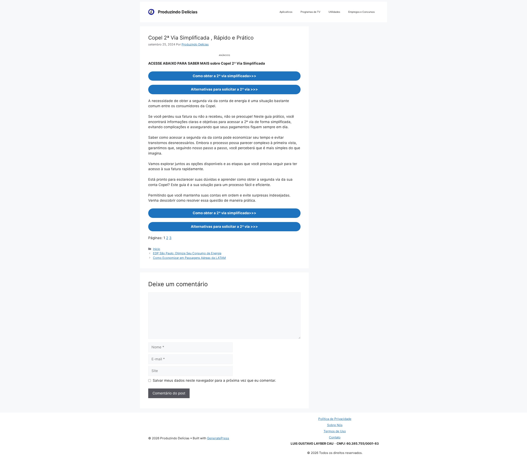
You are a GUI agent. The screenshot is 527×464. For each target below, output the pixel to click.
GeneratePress (218, 438)
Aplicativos (286, 11)
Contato (334, 437)
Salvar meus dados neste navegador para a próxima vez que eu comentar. (214, 380)
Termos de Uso (335, 431)
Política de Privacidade (334, 419)
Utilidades (334, 11)
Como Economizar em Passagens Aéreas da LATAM (189, 257)
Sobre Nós (335, 425)
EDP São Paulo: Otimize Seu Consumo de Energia (187, 253)
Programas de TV (310, 11)
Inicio (156, 249)
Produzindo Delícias (177, 11)
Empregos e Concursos (361, 11)
